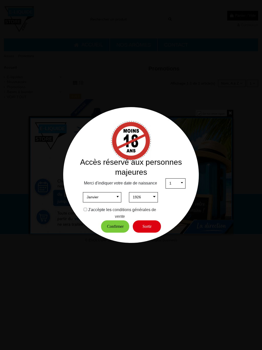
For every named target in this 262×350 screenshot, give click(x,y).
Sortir (147, 226)
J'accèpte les (100, 210)
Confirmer (115, 226)
